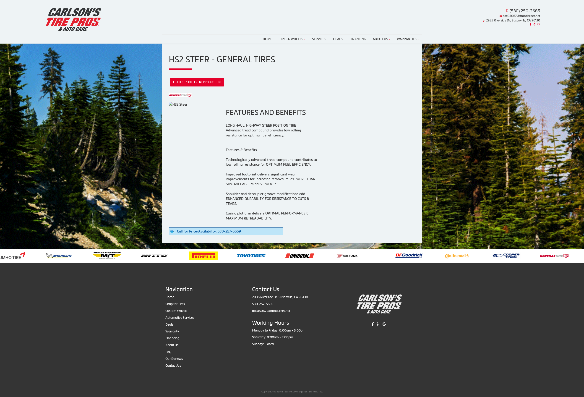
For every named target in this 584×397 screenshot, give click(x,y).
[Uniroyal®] (216, 255)
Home (267, 39)
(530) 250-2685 (525, 10)
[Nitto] (71, 255)
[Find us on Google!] (538, 24)
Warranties (407, 39)
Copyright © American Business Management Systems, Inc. (292, 391)
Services (319, 39)
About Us (380, 39)
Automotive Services (179, 317)
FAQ (168, 352)
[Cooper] (422, 255)
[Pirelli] (119, 255)
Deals (338, 39)
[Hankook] (518, 255)
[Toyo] (168, 255)
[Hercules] (567, 255)
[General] (470, 255)
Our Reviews (174, 358)
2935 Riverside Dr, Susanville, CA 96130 (513, 20)
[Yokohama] (264, 255)
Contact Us (173, 365)
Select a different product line (198, 82)
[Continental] (373, 255)
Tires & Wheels (291, 39)
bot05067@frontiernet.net (521, 16)
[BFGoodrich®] (325, 255)
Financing (357, 39)
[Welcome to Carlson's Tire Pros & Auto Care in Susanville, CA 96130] (73, 17)
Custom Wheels (176, 311)
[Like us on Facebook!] (530, 24)
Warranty (172, 331)
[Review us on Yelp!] (534, 24)
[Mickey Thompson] (23, 255)
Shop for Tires (175, 304)
